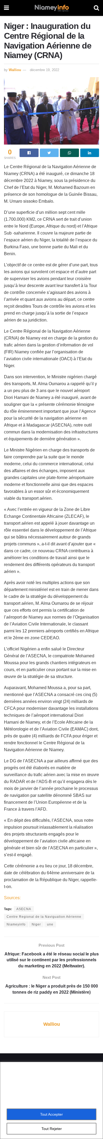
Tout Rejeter (51, 1129)
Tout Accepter (51, 1114)
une (50, 924)
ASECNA (23, 909)
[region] (51, 1100)
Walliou (15, 70)
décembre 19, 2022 (44, 70)
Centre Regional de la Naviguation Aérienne (44, 917)
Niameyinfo (16, 924)
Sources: (12, 897)
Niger (36, 924)
